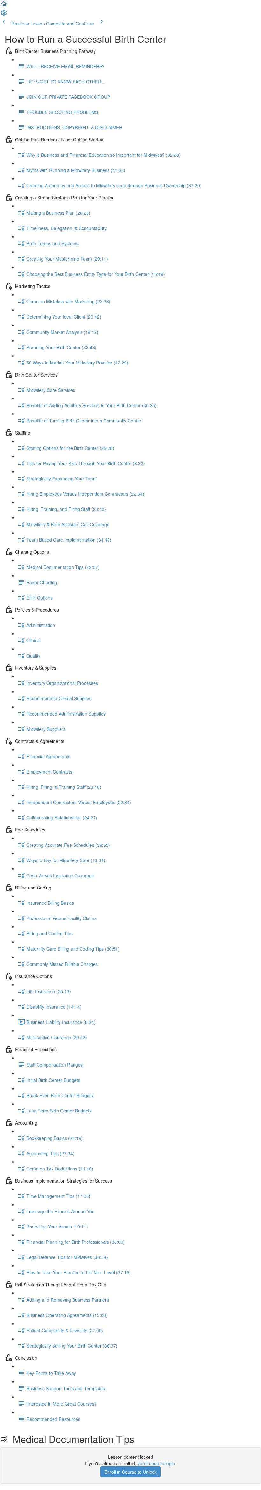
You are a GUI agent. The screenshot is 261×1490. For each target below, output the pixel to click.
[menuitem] (4, 14)
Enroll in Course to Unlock (130, 1472)
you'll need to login (156, 1463)
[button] (4, 6)
